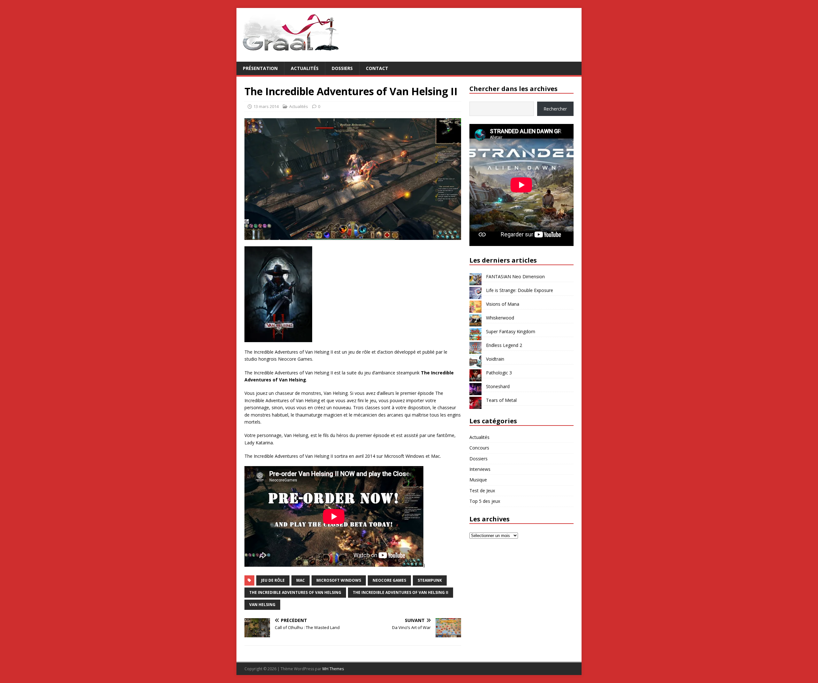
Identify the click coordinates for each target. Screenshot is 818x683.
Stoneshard (498, 386)
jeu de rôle (273, 580)
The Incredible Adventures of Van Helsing (295, 592)
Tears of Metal (501, 400)
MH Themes (333, 668)
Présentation (260, 68)
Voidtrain (495, 359)
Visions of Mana (502, 304)
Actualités (305, 68)
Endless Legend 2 (504, 345)
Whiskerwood (500, 318)
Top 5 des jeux (484, 501)
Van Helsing (262, 604)
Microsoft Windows (338, 580)
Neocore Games (389, 580)
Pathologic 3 (499, 373)
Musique (478, 480)
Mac (300, 580)
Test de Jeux (482, 490)
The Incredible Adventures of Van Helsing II (400, 592)
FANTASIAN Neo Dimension (515, 276)
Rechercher (555, 109)
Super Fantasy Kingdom (510, 331)
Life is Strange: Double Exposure (519, 290)
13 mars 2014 (266, 106)
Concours (479, 448)
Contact (377, 68)
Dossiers (342, 68)
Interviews (479, 469)
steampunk (430, 580)
